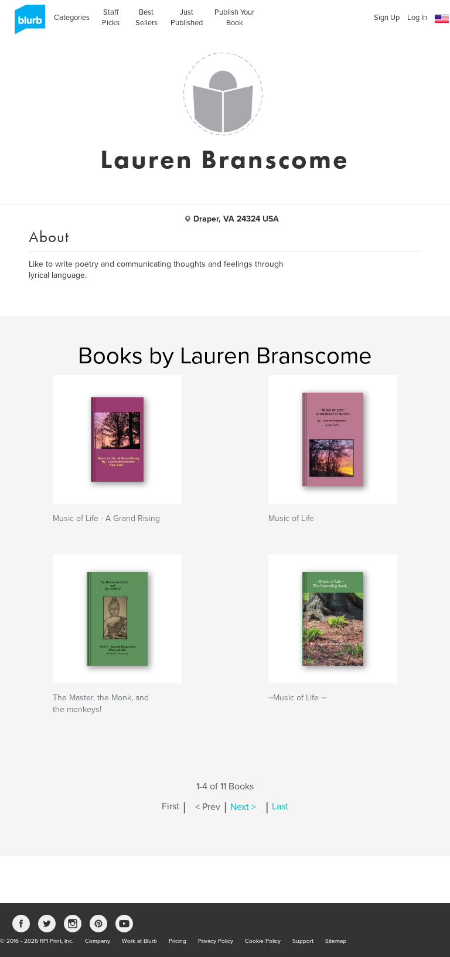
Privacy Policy (215, 941)
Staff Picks (111, 18)
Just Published (187, 18)
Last (280, 807)
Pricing (177, 941)
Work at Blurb (139, 941)
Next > (243, 807)
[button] (442, 19)
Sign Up (387, 17)
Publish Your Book (234, 18)
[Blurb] (26, 23)
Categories (72, 17)
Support (302, 941)
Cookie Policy (263, 941)
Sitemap (335, 941)
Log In (417, 17)
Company (97, 941)
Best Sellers (146, 18)
